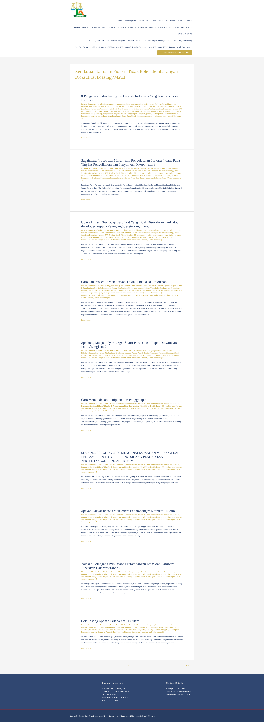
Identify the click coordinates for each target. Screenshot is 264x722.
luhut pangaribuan (105, 111)
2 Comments (86, 168)
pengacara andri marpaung (162, 111)
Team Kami (144, 21)
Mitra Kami (156, 21)
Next (188, 665)
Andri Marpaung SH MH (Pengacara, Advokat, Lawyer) (170, 47)
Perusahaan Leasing (89, 116)
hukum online (152, 106)
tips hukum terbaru (158, 116)
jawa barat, (85, 109)
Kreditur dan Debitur (89, 111)
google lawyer (115, 106)
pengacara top (96, 114)
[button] (174, 52)
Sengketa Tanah (114, 116)
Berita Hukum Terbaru (152, 104)
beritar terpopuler (96, 106)
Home (119, 21)
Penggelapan (132, 114)
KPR (180, 109)
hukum (124, 106)
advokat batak (102, 104)
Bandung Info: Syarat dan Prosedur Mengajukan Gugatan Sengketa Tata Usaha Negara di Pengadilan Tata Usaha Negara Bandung (140, 40)
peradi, (149, 114)
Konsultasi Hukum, (170, 109)
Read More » (86, 138)
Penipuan (141, 114)
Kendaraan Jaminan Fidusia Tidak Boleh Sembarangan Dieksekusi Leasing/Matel (122, 109)
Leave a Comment (88, 104)
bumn (107, 106)
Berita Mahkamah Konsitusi (136, 168)
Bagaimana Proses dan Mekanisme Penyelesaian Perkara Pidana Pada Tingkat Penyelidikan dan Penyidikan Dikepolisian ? (130, 162)
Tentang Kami (130, 21)
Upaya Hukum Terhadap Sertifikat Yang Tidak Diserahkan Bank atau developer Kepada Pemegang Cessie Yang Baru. (130, 224)
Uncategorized (93, 411)
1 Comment (85, 572)
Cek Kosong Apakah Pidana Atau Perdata (110, 621)
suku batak (146, 116)
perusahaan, (103, 116)
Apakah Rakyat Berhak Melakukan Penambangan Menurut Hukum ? (129, 511)
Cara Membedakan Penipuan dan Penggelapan (114, 400)
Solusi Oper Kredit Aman (131, 116)
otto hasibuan (145, 111)
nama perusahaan (132, 111)
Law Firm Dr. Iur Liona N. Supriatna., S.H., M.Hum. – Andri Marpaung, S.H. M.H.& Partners (110, 47)
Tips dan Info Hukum (174, 21)
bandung (126, 104)
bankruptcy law (137, 104)
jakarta (178, 106)
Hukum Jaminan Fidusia (137, 106)
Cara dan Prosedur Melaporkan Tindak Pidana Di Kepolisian (124, 282)
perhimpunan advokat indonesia (165, 114)
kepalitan (158, 109)
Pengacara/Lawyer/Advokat (114, 114)
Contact (189, 21)
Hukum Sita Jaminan (166, 106)
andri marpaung (115, 104)
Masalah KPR (119, 111)
